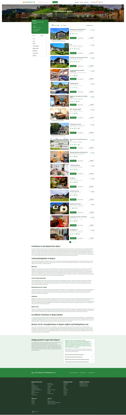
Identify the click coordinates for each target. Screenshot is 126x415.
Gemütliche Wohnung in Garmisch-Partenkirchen (78, 71)
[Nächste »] (77, 242)
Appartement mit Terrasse (77, 204)
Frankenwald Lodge (74, 84)
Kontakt (33, 402)
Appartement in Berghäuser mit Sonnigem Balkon (78, 97)
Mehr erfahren (64, 17)
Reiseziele (77, 2)
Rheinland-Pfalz (50, 393)
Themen (81, 2)
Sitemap (33, 403)
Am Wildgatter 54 (76, 230)
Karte (42, 35)
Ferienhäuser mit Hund (83, 384)
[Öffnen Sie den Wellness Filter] (46, 55)
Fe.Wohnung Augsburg (75, 166)
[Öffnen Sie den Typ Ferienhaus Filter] (46, 46)
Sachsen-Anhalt (50, 384)
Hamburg (33, 391)
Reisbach (48, 309)
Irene (76, 45)
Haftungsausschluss (51, 401)
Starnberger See (35, 386)
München (33, 268)
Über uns (33, 400)
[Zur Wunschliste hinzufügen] (90, 30)
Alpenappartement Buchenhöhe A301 (78, 30)
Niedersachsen (34, 394)
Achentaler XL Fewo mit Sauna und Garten (79, 58)
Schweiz (65, 393)
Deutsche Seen (34, 387)
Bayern (48, 388)
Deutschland (61, 9)
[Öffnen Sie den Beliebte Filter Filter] (46, 48)
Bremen (33, 393)
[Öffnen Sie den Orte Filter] (46, 38)
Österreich (65, 392)
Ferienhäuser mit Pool (83, 383)
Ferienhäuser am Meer (83, 386)
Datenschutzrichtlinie (51, 403)
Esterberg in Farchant (75, 192)
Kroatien (65, 391)
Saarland (49, 391)
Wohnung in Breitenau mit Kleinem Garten (79, 153)
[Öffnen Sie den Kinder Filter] (46, 43)
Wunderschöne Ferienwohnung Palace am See (79, 140)
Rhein (33, 383)
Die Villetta (73, 179)
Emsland (33, 384)
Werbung (33, 401)
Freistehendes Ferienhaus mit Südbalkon (78, 217)
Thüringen (49, 386)
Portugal (65, 394)
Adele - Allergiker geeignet (75, 110)
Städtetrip (83, 329)
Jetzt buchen (73, 53)
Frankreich (65, 384)
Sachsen (49, 387)
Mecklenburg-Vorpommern (36, 389)
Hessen (48, 392)
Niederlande (65, 383)
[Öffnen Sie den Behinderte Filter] (46, 50)
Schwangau (64, 280)
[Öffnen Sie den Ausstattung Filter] (46, 53)
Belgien (64, 388)
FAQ (48, 400)
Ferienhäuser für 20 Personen (54, 329)
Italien (64, 386)
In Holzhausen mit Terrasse (77, 125)
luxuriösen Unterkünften (38, 318)
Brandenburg (49, 383)
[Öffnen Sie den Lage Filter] (46, 41)
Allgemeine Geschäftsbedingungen (53, 402)
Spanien (64, 387)
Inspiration (86, 2)
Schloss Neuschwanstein (36, 280)
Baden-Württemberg (51, 389)
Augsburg (33, 298)
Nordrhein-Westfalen (35, 388)
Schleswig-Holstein (35, 392)
